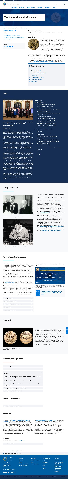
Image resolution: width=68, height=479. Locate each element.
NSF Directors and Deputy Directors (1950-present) (14, 37)
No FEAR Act (39, 476)
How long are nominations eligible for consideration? (15, 388)
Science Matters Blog (34, 463)
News (32, 68)
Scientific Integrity (58, 469)
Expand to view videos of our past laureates (13, 406)
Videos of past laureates (36, 79)
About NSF (21, 460)
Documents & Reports (58, 460)
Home (4, 27)
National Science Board (23, 465)
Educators (44, 466)
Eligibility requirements (9, 298)
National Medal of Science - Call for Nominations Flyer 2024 (51, 292)
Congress (44, 463)
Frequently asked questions (37, 77)
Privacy (25, 476)
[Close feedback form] (67, 328)
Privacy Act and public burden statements (13, 443)
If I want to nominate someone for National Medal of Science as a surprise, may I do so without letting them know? (22, 377)
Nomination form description (10, 310)
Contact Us (21, 466)
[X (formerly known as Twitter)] (6, 472)
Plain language (63, 476)
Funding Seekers (46, 460)
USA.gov (46, 476)
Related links (34, 81)
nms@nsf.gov (22, 440)
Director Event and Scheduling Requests (12, 35)
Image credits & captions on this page (13, 453)
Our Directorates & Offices (24, 463)
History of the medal (36, 71)
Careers (20, 462)
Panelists (44, 468)
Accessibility (54, 476)
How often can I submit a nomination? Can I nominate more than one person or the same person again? (21, 384)
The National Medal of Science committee (12, 304)
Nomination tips (7, 307)
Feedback (66, 331)
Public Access (57, 465)
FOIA (32, 476)
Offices (5, 33)
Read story (37, 154)
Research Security (58, 468)
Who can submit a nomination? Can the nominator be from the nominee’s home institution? (21, 373)
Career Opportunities (8, 39)
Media (44, 465)
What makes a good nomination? (11, 366)
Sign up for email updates (10, 469)
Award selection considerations (10, 301)
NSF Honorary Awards (10, 27)
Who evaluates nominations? (10, 369)
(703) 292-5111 (6, 466)
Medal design (34, 75)
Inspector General (17, 476)
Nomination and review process (38, 73)
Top (65, 446)
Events (32, 462)
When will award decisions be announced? (13, 391)
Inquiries (33, 83)
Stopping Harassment (58, 466)
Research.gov (57, 471)
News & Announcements (35, 460)
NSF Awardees (45, 462)
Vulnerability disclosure (6, 476)
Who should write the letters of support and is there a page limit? (17, 380)
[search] (64, 4)
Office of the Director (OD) (9, 30)
